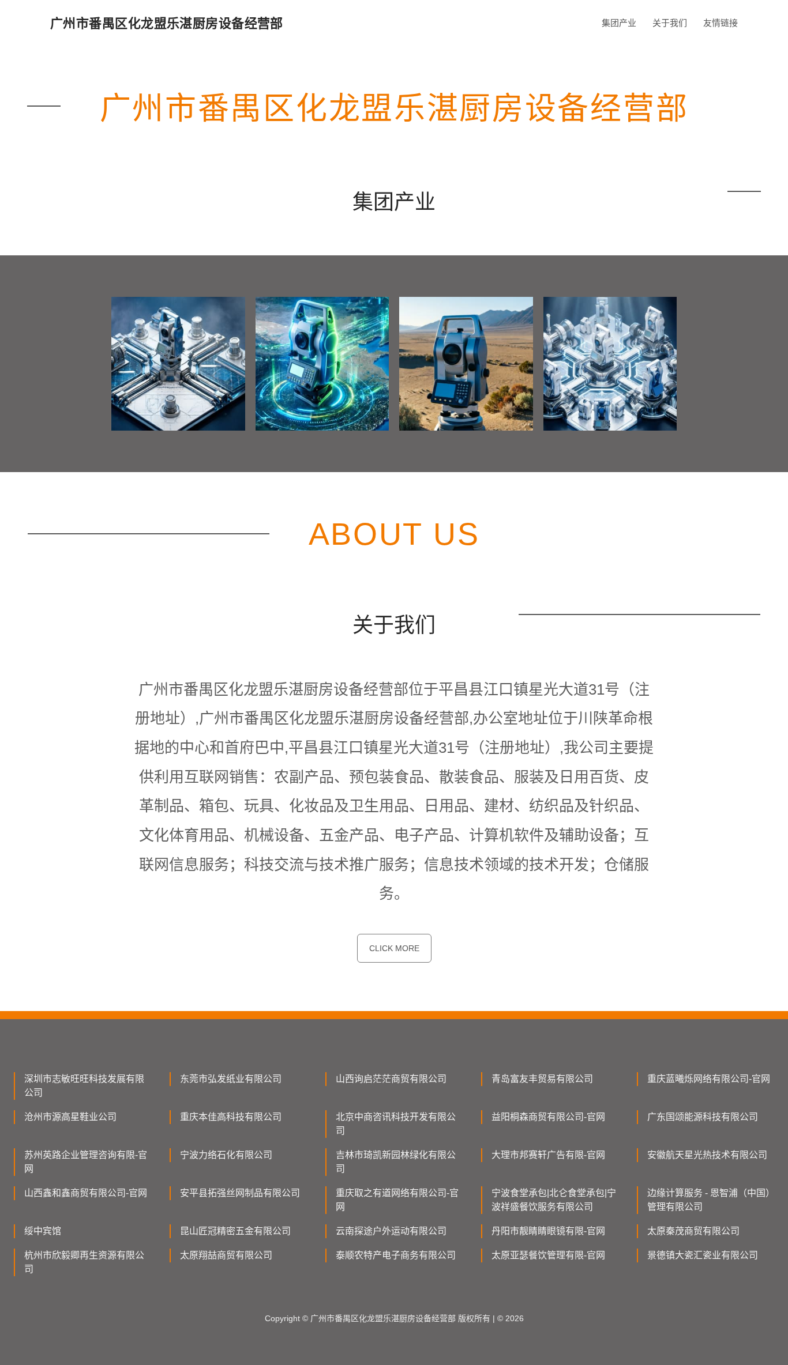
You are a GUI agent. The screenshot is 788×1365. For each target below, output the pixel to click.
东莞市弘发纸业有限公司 (231, 1079)
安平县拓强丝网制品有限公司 (240, 1193)
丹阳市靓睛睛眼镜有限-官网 (548, 1231)
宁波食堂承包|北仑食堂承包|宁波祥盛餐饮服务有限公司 (553, 1200)
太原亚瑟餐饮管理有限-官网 (548, 1255)
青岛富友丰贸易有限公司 (542, 1079)
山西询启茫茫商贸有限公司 (391, 1079)
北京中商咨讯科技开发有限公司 (396, 1124)
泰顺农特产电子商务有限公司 (396, 1255)
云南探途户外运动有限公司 (391, 1231)
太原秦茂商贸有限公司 (693, 1231)
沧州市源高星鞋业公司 (70, 1117)
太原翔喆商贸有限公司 (226, 1255)
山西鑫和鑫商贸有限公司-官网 (85, 1193)
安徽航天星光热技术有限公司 (707, 1155)
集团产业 (619, 23)
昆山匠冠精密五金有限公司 (235, 1231)
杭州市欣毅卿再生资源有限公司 (84, 1262)
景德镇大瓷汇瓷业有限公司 (702, 1255)
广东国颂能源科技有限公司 (702, 1117)
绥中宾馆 (42, 1231)
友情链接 (720, 23)
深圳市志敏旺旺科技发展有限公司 (84, 1086)
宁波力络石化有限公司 (226, 1155)
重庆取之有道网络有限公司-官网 (397, 1200)
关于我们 (669, 23)
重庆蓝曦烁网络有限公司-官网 (708, 1079)
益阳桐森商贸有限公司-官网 (548, 1117)
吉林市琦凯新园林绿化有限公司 (396, 1162)
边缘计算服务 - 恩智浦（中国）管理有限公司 (708, 1200)
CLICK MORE (394, 948)
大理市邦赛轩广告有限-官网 (548, 1155)
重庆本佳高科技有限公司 (231, 1117)
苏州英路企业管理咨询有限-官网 (85, 1162)
